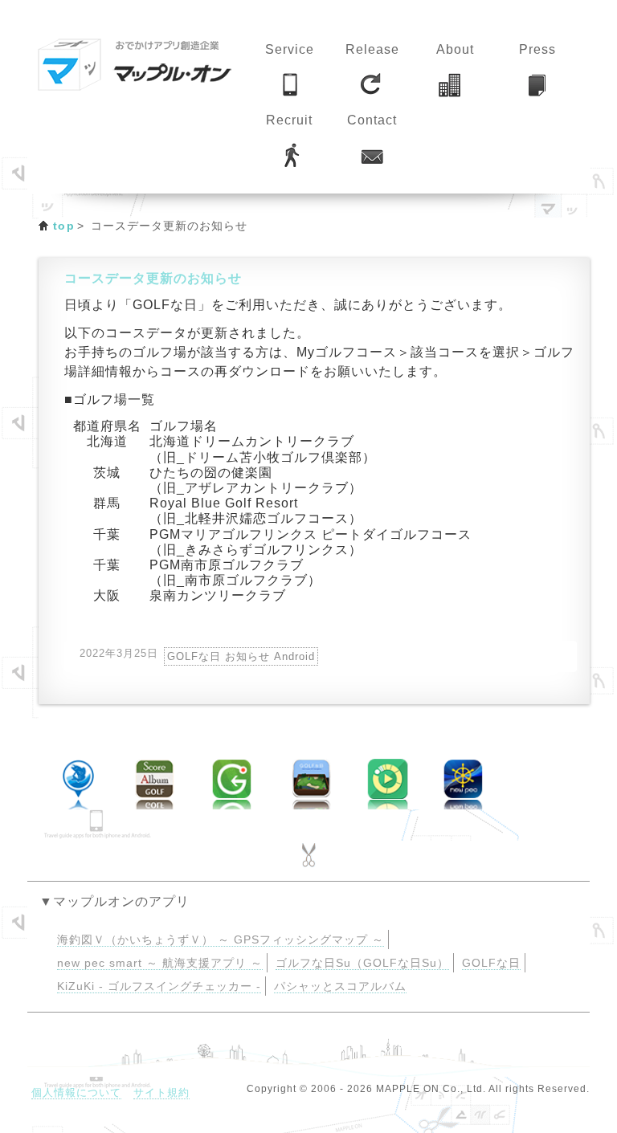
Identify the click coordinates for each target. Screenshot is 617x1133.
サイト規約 (161, 1092)
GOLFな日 (491, 963)
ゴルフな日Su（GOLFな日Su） (362, 963)
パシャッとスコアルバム (340, 986)
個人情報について (76, 1092)
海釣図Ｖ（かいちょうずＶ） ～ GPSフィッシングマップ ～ (220, 940)
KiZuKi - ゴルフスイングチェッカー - (159, 986)
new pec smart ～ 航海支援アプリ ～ (160, 963)
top (64, 225)
